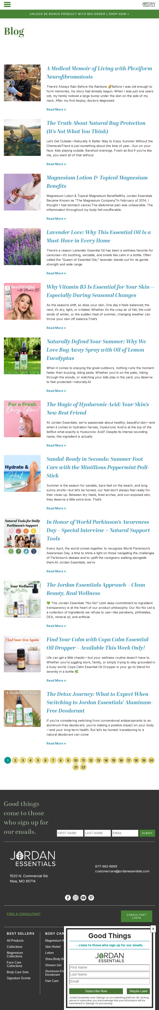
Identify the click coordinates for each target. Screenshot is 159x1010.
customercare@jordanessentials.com (122, 871)
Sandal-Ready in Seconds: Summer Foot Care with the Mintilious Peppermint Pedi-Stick (98, 467)
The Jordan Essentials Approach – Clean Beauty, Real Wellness (96, 589)
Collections (14, 946)
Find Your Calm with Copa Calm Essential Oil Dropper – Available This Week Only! (98, 644)
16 (121, 760)
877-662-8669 (106, 866)
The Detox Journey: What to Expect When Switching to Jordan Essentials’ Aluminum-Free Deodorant (100, 702)
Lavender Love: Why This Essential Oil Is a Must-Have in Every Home (99, 236)
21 (75, 767)
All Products (15, 940)
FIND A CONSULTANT (24, 914)
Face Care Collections (14, 964)
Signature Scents (18, 978)
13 (98, 760)
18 (136, 760)
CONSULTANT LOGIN (137, 916)
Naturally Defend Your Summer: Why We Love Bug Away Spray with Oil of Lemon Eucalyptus (96, 350)
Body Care (56, 933)
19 (143, 760)
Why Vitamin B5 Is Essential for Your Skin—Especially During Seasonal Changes (101, 291)
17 (128, 760)
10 (75, 760)
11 (83, 760)
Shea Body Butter (57, 959)
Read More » (56, 109)
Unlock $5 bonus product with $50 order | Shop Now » (79, 14)
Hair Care (52, 981)
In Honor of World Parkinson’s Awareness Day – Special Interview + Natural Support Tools (98, 530)
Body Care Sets (18, 972)
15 (113, 760)
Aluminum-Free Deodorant (56, 973)
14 (106, 760)
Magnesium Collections (15, 954)
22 (83, 767)
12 (90, 760)
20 (151, 760)
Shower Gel (53, 965)
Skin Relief (52, 946)
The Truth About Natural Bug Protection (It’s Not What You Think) (96, 127)
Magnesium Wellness (60, 940)
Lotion (49, 952)
